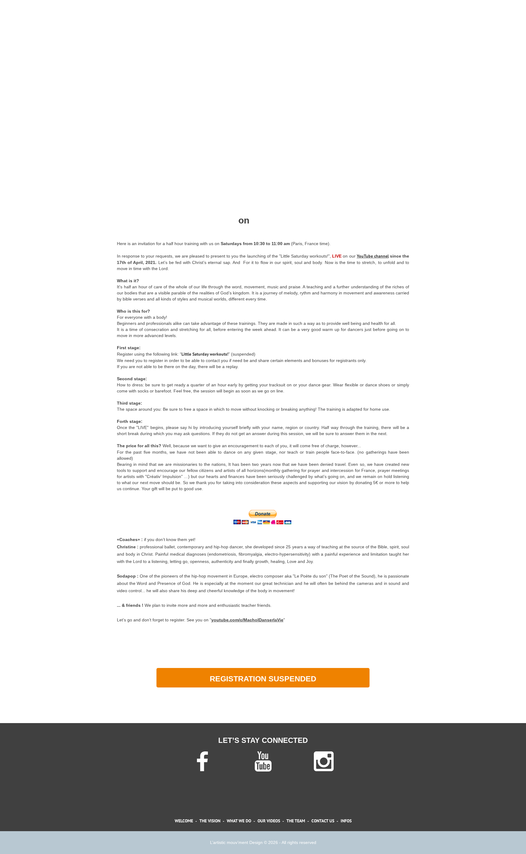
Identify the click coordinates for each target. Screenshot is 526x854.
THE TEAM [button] (295, 821)
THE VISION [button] (209, 821)
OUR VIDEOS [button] (269, 821)
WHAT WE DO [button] (239, 821)
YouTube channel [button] (373, 256)
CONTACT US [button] (322, 821)
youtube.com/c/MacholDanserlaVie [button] (247, 619)
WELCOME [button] (184, 821)
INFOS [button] (346, 821)
